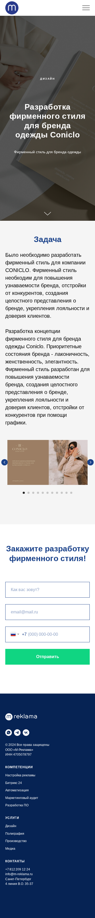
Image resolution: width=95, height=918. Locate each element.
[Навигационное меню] (86, 8)
